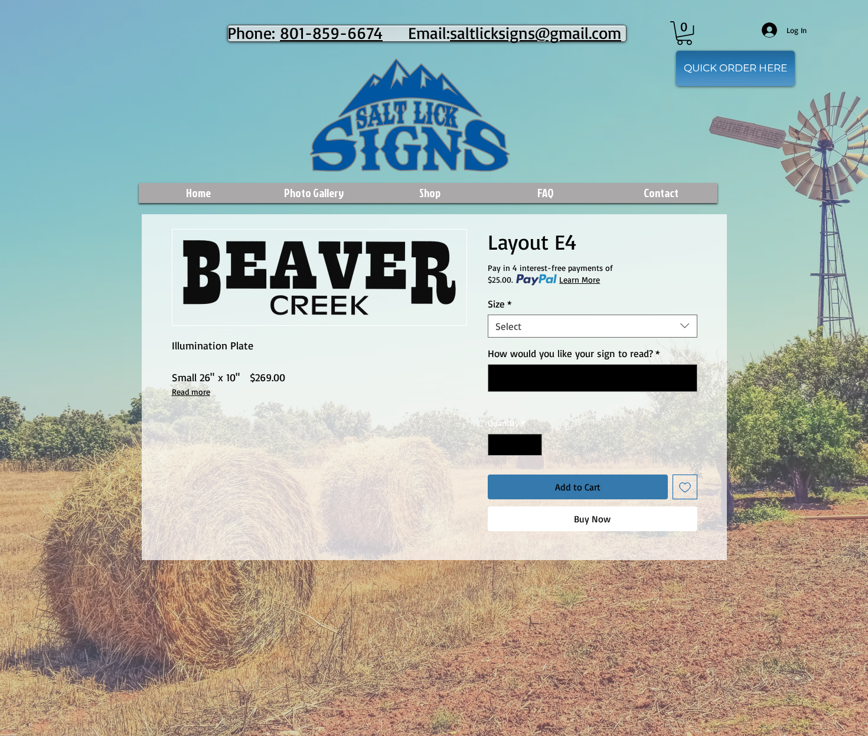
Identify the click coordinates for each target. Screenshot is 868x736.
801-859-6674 (331, 32)
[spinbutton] (515, 444)
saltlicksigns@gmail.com (535, 32)
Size (500, 303)
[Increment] (533, 444)
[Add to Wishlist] (685, 487)
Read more (191, 392)
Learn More (579, 279)
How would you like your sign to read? (574, 353)
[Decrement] (497, 444)
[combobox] (592, 326)
